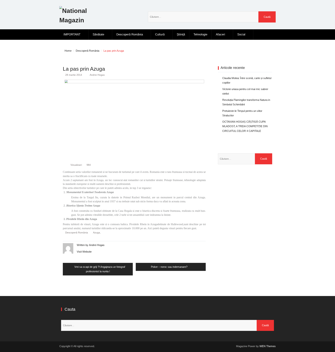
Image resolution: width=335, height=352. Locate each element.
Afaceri (220, 34)
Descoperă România (129, 34)
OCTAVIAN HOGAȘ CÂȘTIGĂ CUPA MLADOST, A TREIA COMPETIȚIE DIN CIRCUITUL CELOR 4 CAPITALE (245, 126)
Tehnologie (200, 34)
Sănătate (98, 34)
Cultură (160, 34)
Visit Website (84, 251)
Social (241, 34)
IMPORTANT (72, 34)
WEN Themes (267, 346)
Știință (181, 34)
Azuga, (97, 232)
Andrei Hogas (97, 74)
